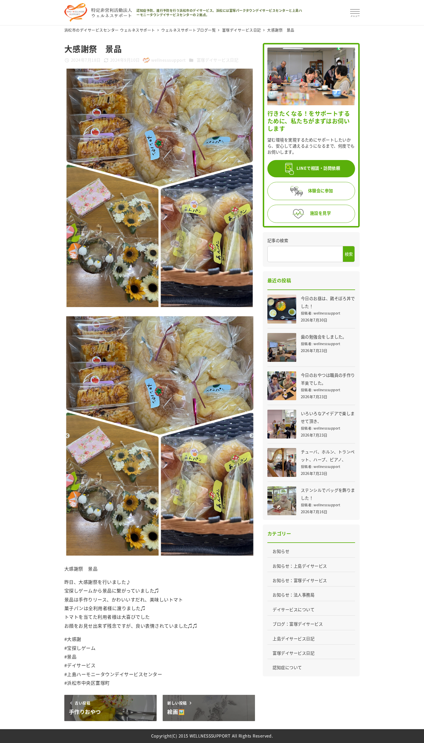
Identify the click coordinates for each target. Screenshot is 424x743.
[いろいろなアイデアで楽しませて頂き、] (281, 424)
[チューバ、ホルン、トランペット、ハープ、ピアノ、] (281, 462)
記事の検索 (277, 240)
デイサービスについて (293, 609)
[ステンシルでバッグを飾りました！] (281, 500)
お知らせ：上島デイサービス (300, 566)
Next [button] (252, 436)
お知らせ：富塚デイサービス (300, 580)
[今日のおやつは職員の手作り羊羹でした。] (281, 385)
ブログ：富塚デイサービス (298, 624)
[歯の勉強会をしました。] (281, 347)
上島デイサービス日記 (293, 639)
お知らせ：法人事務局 (293, 595)
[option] (160, 436)
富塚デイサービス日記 (218, 60)
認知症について (287, 667)
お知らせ (281, 551)
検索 (349, 254)
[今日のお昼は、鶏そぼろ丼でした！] (281, 309)
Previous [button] (67, 436)
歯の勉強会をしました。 (324, 337)
